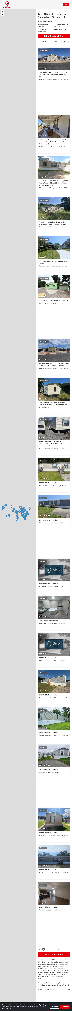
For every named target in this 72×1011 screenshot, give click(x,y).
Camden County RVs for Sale (53, 985)
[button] (9, 515)
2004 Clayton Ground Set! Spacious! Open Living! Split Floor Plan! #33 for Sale (54, 365)
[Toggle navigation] (66, 4)
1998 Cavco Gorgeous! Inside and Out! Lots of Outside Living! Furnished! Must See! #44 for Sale (53, 142)
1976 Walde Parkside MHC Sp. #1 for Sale (53, 300)
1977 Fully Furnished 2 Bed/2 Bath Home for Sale (53, 262)
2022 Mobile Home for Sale (48, 583)
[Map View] (64, 41)
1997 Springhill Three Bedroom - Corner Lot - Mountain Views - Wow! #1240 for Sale (53, 74)
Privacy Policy (6, 1008)
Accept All (65, 1007)
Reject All (54, 1007)
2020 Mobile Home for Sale (48, 483)
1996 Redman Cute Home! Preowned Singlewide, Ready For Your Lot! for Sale (53, 404)
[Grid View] (68, 41)
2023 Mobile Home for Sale (48, 658)
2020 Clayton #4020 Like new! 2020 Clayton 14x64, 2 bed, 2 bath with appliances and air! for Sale (52, 444)
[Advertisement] (54, 931)
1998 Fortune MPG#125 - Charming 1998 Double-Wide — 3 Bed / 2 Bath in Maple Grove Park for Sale (53, 183)
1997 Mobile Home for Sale (48, 621)
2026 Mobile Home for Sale (48, 695)
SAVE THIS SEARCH (54, 954)
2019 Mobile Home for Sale (48, 520)
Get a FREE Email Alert (54, 36)
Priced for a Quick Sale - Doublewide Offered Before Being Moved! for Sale (52, 223)
